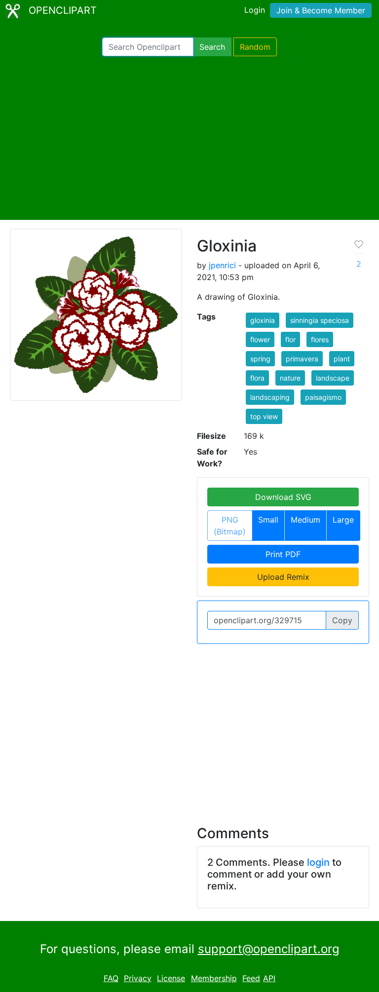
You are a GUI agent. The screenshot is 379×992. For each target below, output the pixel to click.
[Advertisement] (189, 138)
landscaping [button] (270, 397)
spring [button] (260, 358)
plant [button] (342, 358)
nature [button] (290, 378)
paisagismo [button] (323, 397)
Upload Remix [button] (283, 577)
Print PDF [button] (283, 554)
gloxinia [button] (262, 320)
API (269, 978)
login (318, 862)
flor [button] (290, 339)
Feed (251, 978)
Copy (342, 620)
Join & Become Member (320, 10)
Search (212, 47)
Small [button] (268, 520)
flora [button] (257, 378)
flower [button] (260, 339)
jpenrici (222, 265)
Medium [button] (305, 520)
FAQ (111, 978)
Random (255, 47)
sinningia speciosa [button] (319, 320)
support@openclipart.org (269, 949)
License (171, 978)
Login (254, 10)
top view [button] (264, 416)
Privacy (138, 978)
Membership (214, 978)
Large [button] (343, 520)
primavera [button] (302, 358)
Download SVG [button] (283, 497)
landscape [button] (332, 378)
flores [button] (320, 339)
